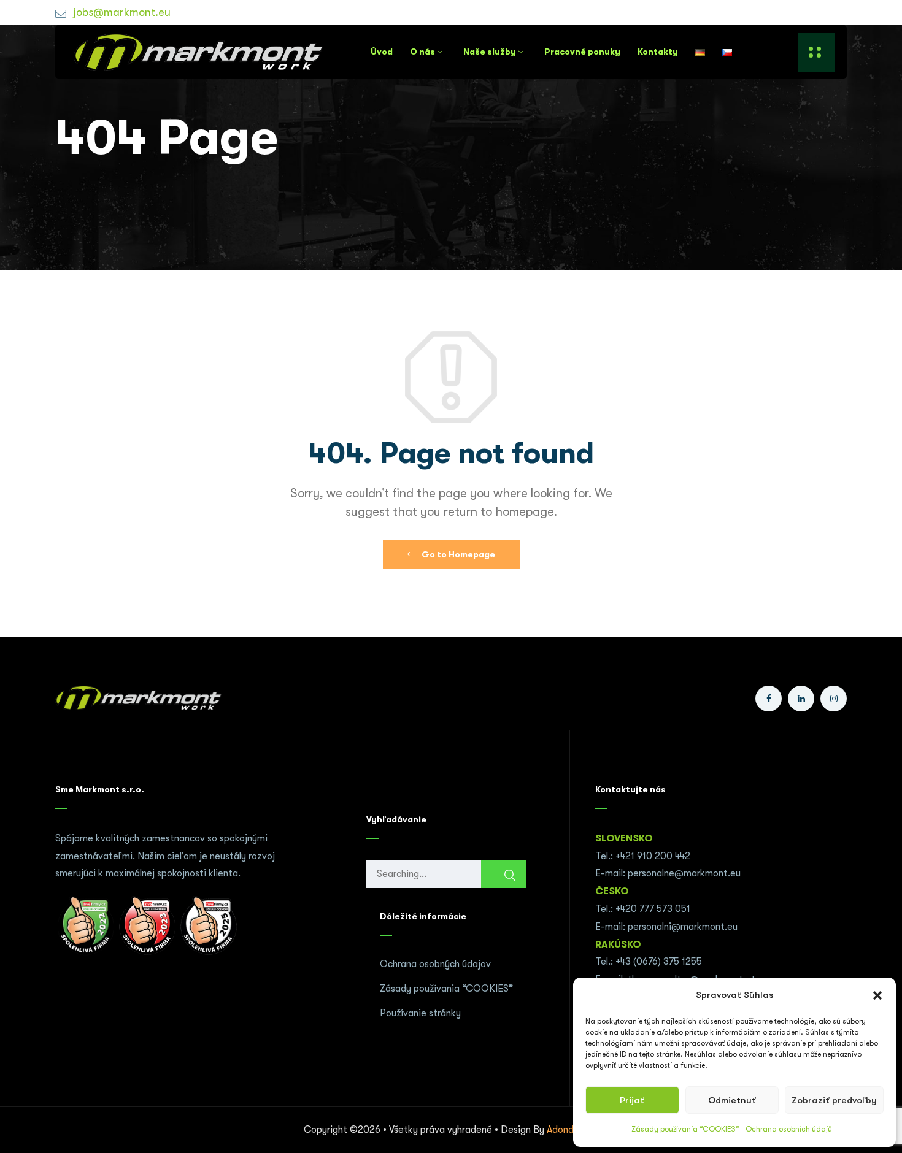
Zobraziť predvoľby (834, 1100)
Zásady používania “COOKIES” (685, 1129)
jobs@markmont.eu (122, 12)
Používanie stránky (420, 1013)
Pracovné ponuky (582, 51)
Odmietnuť (732, 1100)
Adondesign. (573, 1129)
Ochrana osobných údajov (435, 964)
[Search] (503, 875)
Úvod (382, 51)
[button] (877, 995)
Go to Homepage (457, 554)
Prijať (632, 1100)
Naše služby (489, 51)
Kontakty (658, 51)
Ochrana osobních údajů (789, 1129)
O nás (422, 51)
